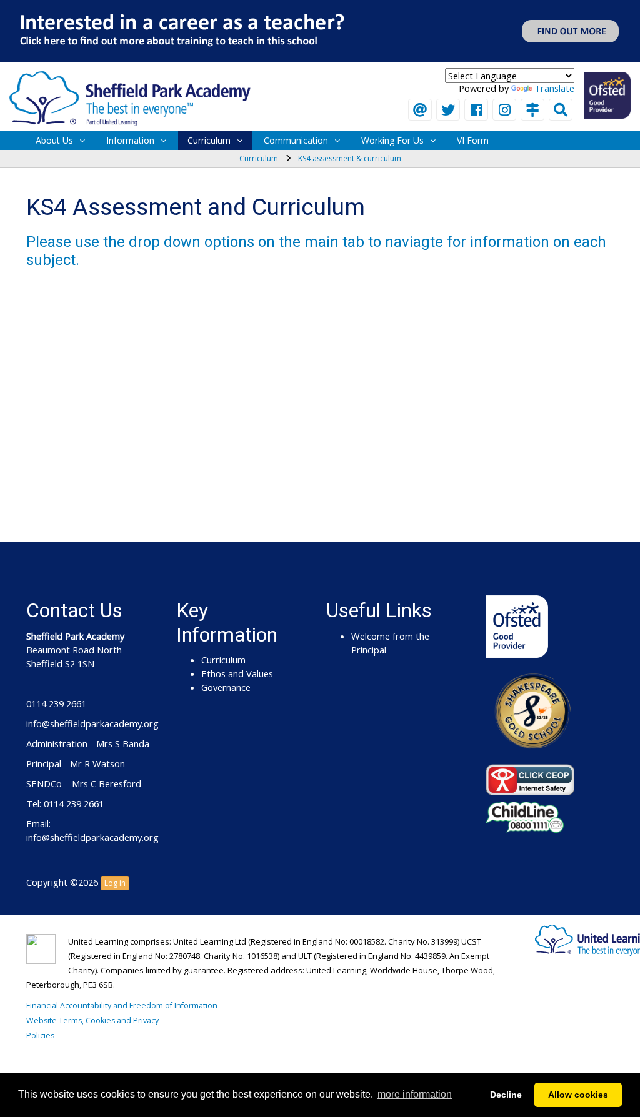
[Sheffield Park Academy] (130, 97)
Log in (115, 883)
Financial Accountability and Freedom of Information (122, 1005)
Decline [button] (506, 1095)
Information (130, 140)
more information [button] (415, 1094)
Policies (40, 1035)
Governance (226, 687)
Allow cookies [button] (578, 1095)
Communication (296, 140)
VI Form (473, 140)
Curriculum (209, 140)
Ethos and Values (237, 673)
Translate (554, 88)
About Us (54, 140)
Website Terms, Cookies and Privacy (92, 1020)
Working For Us (392, 140)
